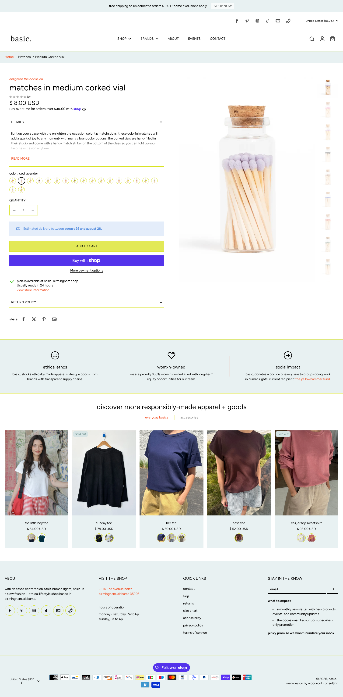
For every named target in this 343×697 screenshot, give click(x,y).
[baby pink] (101, 181)
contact (189, 589)
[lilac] (30, 181)
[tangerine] (119, 181)
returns (188, 603)
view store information (33, 290)
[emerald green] (145, 181)
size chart (190, 611)
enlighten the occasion (26, 79)
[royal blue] (57, 181)
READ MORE (20, 159)
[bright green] (21, 189)
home (9, 57)
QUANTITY (17, 200)
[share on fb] (23, 319)
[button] (86, 246)
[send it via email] (54, 319)
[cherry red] (66, 181)
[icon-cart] (332, 38)
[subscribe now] (332, 589)
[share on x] (34, 319)
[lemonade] (110, 181)
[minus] (14, 210)
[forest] (41, 537)
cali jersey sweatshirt (306, 523)
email (274, 589)
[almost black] (98, 537)
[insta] (257, 21)
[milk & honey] (92, 181)
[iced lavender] (21, 181)
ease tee (239, 523)
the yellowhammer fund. (313, 379)
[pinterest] (247, 21)
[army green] (181, 537)
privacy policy (193, 625)
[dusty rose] (136, 181)
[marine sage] (83, 181)
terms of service (195, 633)
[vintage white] (31, 537)
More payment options (86, 270)
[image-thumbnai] (327, 87)
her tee (171, 523)
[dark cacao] (238, 537)
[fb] (237, 21)
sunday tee (104, 523)
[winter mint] (154, 181)
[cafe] (48, 181)
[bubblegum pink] (12, 181)
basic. (333, 679)
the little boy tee (36, 523)
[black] (39, 181)
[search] (312, 38)
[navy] (161, 537)
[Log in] (322, 38)
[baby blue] (12, 189)
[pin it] (44, 319)
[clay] (311, 537)
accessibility (192, 618)
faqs (186, 596)
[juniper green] (74, 181)
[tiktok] (267, 21)
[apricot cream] (128, 181)
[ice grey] (109, 537)
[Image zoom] (247, 179)
